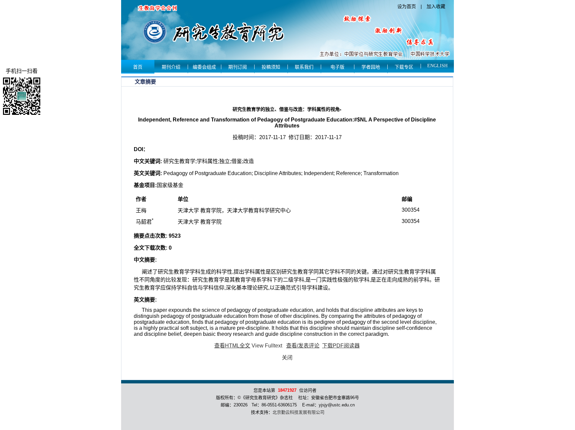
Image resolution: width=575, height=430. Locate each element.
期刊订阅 (237, 67)
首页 (137, 67)
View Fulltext (267, 345)
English (437, 65)
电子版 (337, 67)
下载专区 (404, 67)
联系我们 (304, 67)
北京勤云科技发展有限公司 (298, 412)
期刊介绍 (171, 67)
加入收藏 (436, 6)
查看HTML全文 (232, 345)
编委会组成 (204, 67)
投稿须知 (271, 67)
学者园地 (370, 67)
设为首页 (406, 6)
